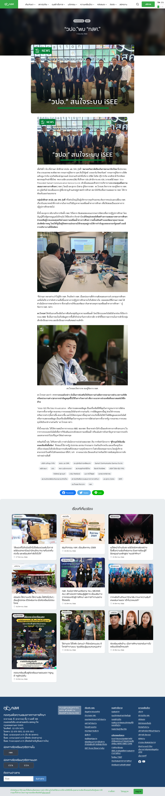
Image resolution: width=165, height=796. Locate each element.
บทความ (17, 566)
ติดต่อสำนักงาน (143, 727)
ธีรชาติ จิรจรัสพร (99, 468)
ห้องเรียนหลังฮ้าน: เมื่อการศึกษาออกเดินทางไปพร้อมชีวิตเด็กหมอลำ (130, 644)
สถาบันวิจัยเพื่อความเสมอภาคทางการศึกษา (85, 478)
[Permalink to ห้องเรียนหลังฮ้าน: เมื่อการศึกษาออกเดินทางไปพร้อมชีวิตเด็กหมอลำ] (130, 625)
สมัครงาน (123, 4)
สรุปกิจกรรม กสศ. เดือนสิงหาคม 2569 (79, 547)
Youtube (143, 761)
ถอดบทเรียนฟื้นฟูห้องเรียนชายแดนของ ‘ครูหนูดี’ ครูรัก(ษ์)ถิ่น (33, 674)
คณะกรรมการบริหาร (92, 730)
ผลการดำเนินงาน (91, 723)
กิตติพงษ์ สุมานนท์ (59, 473)
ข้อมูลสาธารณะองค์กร (92, 711)
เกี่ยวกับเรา (29, 4)
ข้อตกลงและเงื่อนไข (144, 723)
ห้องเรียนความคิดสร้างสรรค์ (121, 764)
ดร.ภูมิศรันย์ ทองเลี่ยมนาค (82, 463)
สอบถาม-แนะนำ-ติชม (145, 746)
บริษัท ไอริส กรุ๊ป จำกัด (116, 468)
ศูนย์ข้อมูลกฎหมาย (91, 738)
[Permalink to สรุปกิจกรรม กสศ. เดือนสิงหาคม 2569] (82, 529)
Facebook (139, 761)
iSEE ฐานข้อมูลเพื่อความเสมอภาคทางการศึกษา (122, 751)
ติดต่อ (112, 4)
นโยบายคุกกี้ (46, 792)
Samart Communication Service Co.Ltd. (109, 463)
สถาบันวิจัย (42, 4)
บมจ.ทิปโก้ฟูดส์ (89, 473)
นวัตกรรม (71, 4)
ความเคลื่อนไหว (86, 4)
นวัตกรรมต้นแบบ (117, 735)
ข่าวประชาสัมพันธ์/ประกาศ (147, 742)
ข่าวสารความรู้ (79, 20)
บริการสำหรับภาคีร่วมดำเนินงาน (149, 730)
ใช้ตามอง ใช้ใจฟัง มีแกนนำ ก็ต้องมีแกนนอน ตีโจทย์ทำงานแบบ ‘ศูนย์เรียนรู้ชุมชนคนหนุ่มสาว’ (82, 644)
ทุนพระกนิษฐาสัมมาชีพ (119, 729)
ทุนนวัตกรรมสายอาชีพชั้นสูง (121, 715)
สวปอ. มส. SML (64, 463)
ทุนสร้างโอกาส (57, 4)
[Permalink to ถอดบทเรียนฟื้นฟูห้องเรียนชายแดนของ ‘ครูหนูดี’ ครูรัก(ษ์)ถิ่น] (34, 641)
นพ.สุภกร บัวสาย (108, 478)
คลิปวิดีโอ (66, 516)
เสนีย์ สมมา (43, 468)
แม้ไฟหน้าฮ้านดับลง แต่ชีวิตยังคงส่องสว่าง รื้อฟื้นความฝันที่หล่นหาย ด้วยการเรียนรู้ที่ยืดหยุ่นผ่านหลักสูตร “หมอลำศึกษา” (128, 550)
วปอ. (53, 468)
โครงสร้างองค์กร (90, 727)
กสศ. (90, 484)
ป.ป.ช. (10, 765)
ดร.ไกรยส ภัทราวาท (78, 484)
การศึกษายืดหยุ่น (117, 747)
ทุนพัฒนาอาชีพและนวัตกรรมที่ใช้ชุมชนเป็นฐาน (122, 723)
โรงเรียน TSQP (116, 757)
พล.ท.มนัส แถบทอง (65, 468)
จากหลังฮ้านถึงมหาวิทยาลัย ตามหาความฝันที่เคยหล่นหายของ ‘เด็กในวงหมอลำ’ (130, 598)
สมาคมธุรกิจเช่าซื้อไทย (83, 468)
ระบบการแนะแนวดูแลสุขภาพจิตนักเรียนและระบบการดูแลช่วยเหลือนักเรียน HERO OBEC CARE (122, 741)
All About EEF (68, 560)
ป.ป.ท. (26, 765)
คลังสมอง (101, 4)
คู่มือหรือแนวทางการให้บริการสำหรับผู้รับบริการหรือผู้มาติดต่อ (96, 742)
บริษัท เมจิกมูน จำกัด (48, 463)
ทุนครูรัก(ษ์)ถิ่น (116, 719)
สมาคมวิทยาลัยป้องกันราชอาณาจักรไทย (54, 478)
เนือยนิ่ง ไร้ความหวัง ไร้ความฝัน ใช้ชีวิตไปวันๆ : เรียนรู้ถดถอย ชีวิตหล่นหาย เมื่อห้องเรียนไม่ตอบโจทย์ (34, 600)
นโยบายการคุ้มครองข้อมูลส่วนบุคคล (148, 750)
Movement (18, 516)
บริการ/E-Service (144, 734)
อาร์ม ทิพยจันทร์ (75, 473)
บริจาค (148, 4)
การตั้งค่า (111, 791)
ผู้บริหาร (87, 734)
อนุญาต (138, 791)
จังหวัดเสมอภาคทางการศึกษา (121, 760)
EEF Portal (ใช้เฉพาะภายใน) (94, 748)
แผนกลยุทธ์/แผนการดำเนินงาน (95, 719)
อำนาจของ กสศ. (90, 715)
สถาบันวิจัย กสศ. (144, 715)
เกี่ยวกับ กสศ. (90, 707)
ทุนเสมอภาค (115, 711)
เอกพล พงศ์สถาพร (104, 473)
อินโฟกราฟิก (18, 615)
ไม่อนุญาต (124, 791)
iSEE (87, 20)
